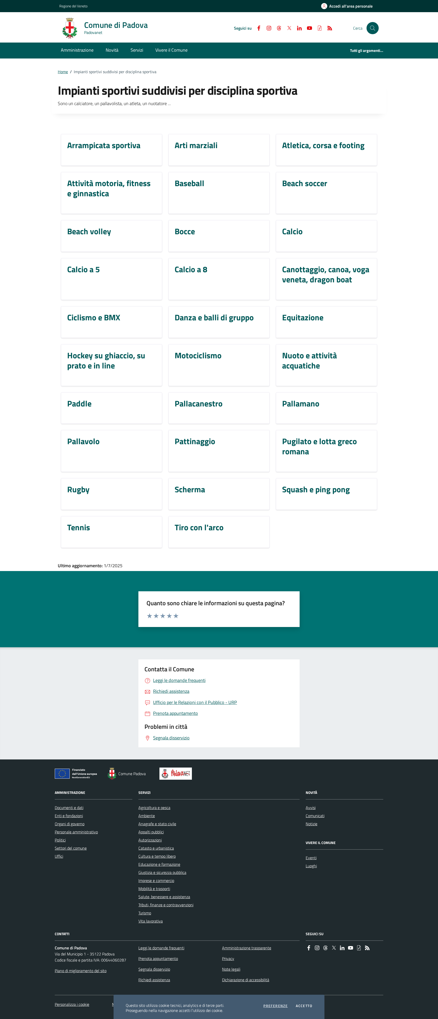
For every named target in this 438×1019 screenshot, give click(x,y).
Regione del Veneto (73, 6)
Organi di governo (69, 824)
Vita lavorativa (150, 921)
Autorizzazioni (150, 840)
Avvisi (311, 808)
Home (63, 72)
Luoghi (311, 866)
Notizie (311, 824)
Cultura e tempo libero (157, 856)
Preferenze (275, 1006)
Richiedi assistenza (154, 980)
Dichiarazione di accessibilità (245, 980)
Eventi (311, 858)
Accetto (304, 1006)
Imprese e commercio (156, 880)
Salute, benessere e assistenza (164, 897)
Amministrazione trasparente (246, 948)
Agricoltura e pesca (154, 808)
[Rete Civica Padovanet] (176, 774)
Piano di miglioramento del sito (80, 971)
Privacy (228, 958)
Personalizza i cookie (72, 1004)
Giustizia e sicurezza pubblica (162, 872)
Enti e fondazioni (69, 816)
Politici (60, 840)
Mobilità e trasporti (154, 889)
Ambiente (146, 816)
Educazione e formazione (159, 864)
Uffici (59, 856)
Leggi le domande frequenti (161, 948)
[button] (373, 28)
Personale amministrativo (76, 832)
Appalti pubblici (151, 832)
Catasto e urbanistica (156, 848)
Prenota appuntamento (158, 958)
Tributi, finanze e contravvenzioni (165, 905)
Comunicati (315, 816)
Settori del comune (71, 848)
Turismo (144, 913)
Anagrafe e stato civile (157, 824)
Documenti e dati (69, 808)
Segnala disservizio (154, 969)
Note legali (231, 969)
